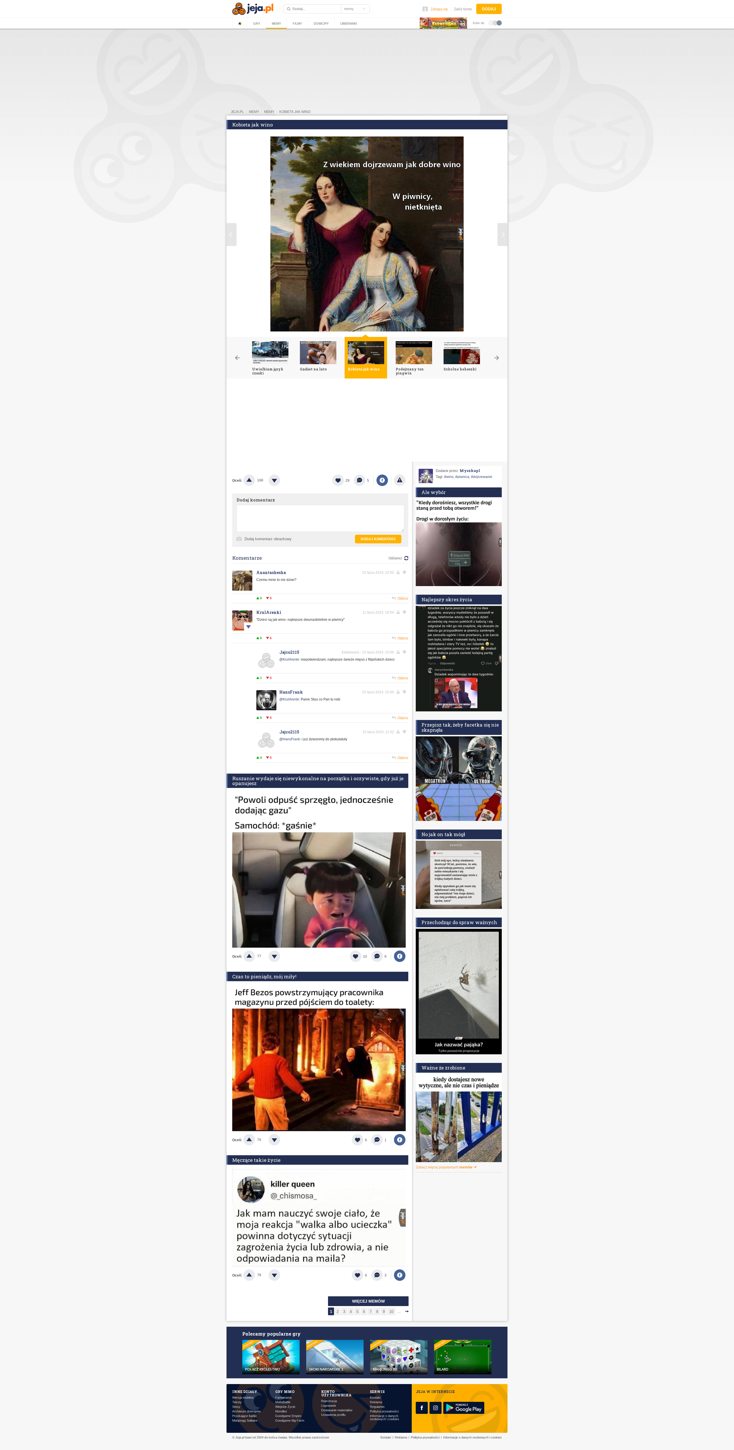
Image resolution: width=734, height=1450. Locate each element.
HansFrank (291, 692)
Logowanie (328, 1405)
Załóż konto (463, 9)
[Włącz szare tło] (495, 22)
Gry (256, 23)
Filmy (297, 23)
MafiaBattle (282, 1402)
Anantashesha (271, 572)
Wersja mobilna (242, 1397)
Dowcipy (321, 23)
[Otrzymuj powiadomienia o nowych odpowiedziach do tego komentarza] (405, 572)
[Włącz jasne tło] (491, 22)
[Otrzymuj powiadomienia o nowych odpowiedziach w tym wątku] (405, 612)
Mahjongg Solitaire (244, 1420)
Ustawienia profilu (333, 1414)
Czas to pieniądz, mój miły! (264, 976)
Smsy (236, 1406)
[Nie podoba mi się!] (281, 480)
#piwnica (462, 477)
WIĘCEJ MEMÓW (368, 1301)
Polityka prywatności (384, 1411)
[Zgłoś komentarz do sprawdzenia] (399, 572)
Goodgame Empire (288, 1416)
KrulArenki (268, 612)
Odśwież (395, 558)
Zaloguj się (439, 9)
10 (391, 1312)
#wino (449, 477)
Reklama (376, 1402)
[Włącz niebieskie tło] (499, 22)
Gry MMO (284, 1391)
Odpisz (402, 598)
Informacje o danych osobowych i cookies (384, 1417)
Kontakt (375, 1397)
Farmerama (283, 1397)
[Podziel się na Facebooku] (382, 480)
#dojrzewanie (481, 477)
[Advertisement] (367, 421)
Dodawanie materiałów (336, 1410)
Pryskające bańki (244, 1416)
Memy (276, 23)
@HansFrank (289, 739)
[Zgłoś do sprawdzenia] (399, 480)
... (399, 1312)
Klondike (281, 1411)
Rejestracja (329, 1401)
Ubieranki (348, 23)
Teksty (237, 1402)
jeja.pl (237, 112)
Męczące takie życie (256, 1160)
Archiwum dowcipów (246, 1411)
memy (254, 112)
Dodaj (489, 9)
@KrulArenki (289, 659)
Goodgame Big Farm (289, 1420)
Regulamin (377, 1406)
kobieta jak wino (295, 112)
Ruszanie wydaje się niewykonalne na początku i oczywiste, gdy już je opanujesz (317, 781)
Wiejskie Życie (285, 1406)
